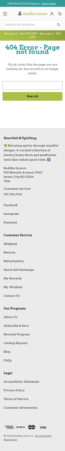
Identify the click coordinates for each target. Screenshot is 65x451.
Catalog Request (16, 343)
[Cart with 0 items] (60, 14)
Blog (7, 351)
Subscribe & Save (16, 325)
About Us (11, 317)
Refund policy (14, 261)
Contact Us (12, 295)
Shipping (10, 243)
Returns (9, 252)
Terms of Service (16, 399)
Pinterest (10, 222)
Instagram (11, 213)
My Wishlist (13, 287)
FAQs (8, 360)
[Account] (52, 14)
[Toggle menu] (5, 14)
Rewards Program (17, 334)
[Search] (58, 25)
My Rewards (13, 278)
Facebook (11, 205)
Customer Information (21, 407)
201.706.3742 (13, 194)
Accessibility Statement (21, 381)
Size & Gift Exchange (19, 269)
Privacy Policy (14, 390)
